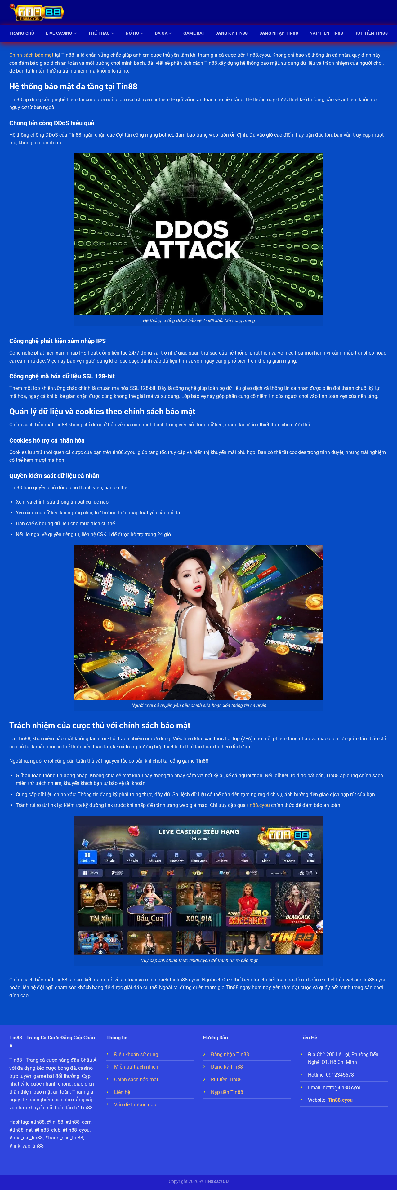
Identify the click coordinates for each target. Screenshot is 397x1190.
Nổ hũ (132, 33)
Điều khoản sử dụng (136, 1054)
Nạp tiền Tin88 (227, 1092)
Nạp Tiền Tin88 (326, 33)
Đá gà (161, 33)
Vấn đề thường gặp (135, 1105)
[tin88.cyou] (37, 12)
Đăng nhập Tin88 (230, 1054)
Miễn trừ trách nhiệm (137, 1067)
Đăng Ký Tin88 (231, 33)
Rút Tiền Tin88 (371, 33)
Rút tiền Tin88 (226, 1079)
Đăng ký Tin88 (227, 1067)
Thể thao (99, 33)
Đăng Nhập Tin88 (278, 33)
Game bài (193, 33)
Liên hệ (122, 1092)
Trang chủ (21, 33)
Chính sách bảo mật (31, 55)
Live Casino (59, 33)
